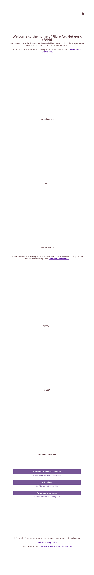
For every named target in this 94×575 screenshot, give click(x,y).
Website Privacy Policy (47, 542)
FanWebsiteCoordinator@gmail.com (56, 546)
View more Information (47, 493)
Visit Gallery (47, 482)
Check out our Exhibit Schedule (47, 471)
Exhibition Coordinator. (59, 258)
